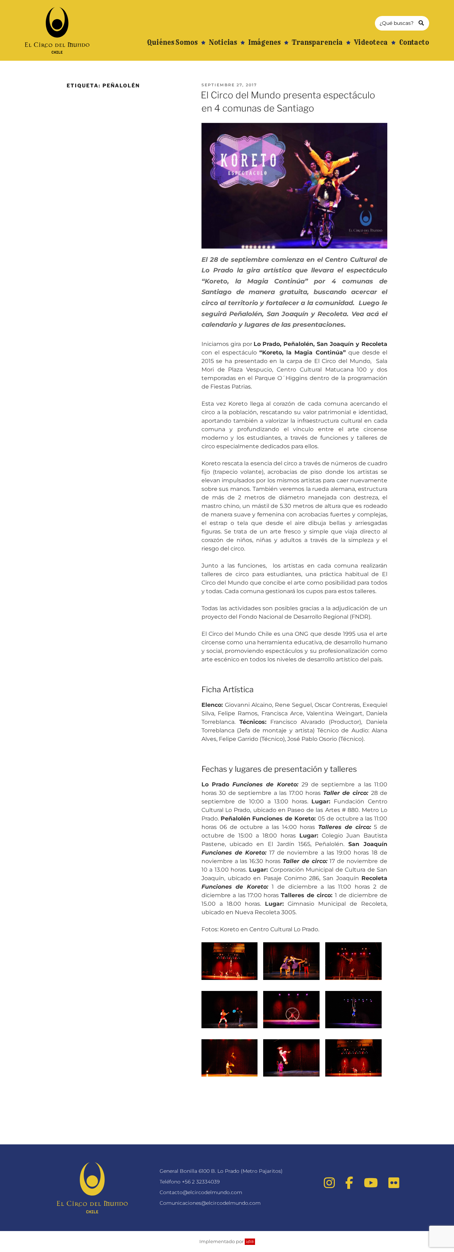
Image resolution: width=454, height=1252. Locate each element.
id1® (250, 1241)
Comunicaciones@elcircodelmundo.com (210, 1203)
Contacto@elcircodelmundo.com (201, 1192)
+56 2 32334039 (201, 1181)
